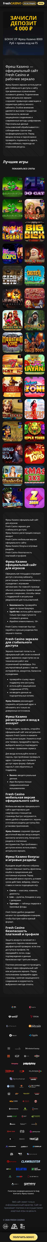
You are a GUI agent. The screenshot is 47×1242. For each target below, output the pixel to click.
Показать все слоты (23, 168)
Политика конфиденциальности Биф (23, 1191)
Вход (41, 3)
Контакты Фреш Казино (23, 1193)
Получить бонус (23, 1237)
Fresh (12, 3)
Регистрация (29, 3)
